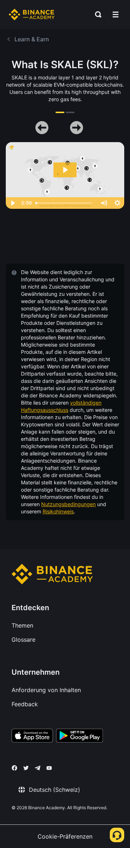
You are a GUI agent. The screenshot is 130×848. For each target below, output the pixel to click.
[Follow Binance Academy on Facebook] (14, 768)
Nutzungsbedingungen (68, 504)
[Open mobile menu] (115, 14)
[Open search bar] (96, 14)
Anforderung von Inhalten (46, 690)
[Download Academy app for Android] (79, 737)
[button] (115, 14)
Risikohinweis (58, 511)
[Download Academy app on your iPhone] (32, 737)
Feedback (25, 704)
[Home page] (32, 14)
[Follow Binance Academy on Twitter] (26, 768)
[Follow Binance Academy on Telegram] (37, 767)
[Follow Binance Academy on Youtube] (49, 768)
